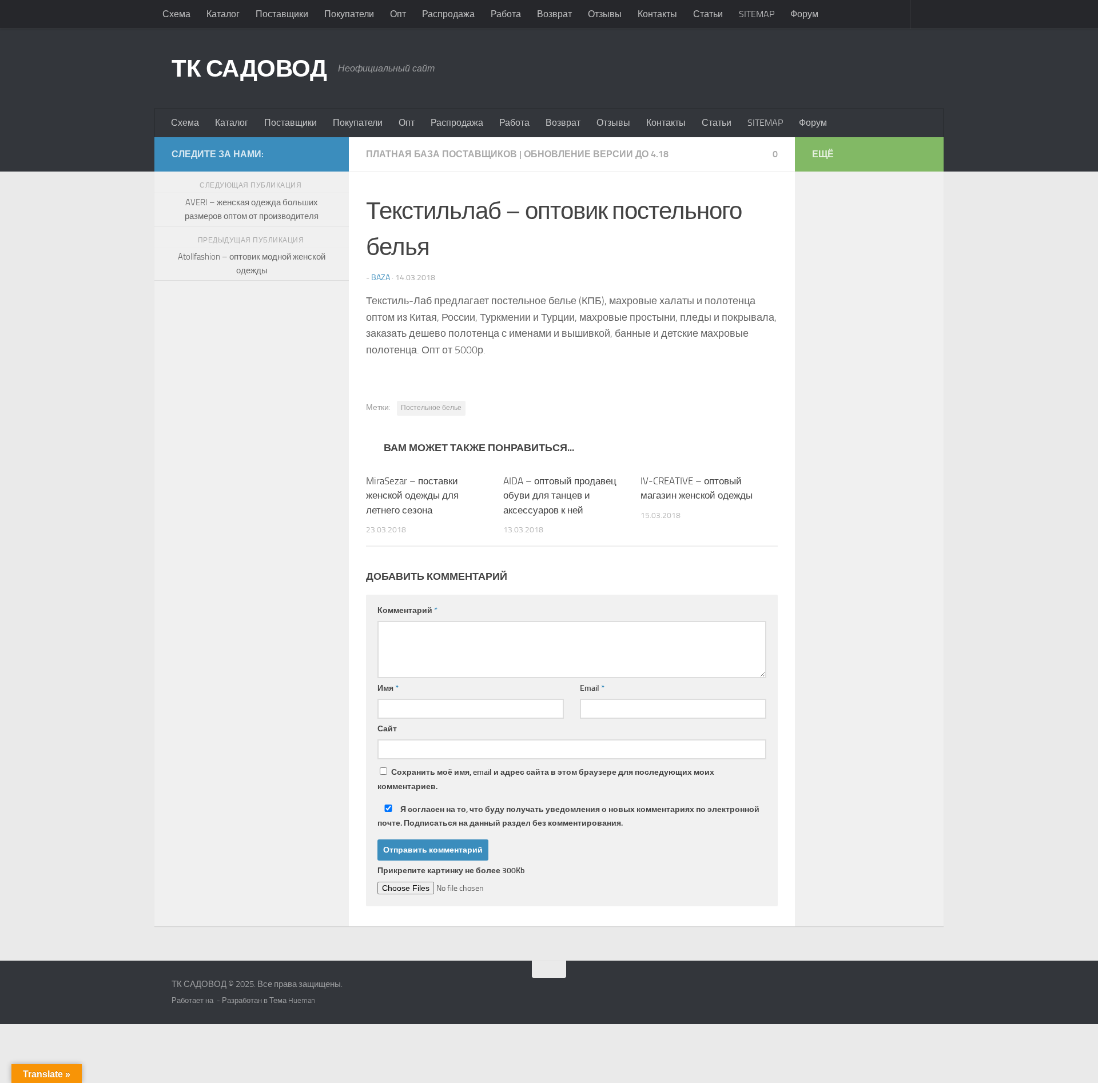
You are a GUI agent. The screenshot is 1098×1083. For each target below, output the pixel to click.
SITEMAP (756, 14)
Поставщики (282, 14)
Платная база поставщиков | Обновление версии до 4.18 (517, 154)
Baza (380, 277)
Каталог (223, 14)
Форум (804, 14)
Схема (176, 14)
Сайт (387, 729)
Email (592, 688)
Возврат (554, 14)
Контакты (657, 14)
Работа (506, 14)
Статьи (708, 14)
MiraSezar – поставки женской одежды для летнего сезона (412, 495)
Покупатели (349, 14)
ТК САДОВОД (249, 68)
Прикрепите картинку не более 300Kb (451, 870)
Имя (388, 688)
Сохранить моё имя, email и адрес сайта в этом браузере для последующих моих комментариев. (545, 779)
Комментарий (407, 610)
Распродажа (448, 14)
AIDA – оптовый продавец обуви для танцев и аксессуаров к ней (559, 495)
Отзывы (605, 14)
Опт (398, 14)
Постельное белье (431, 408)
